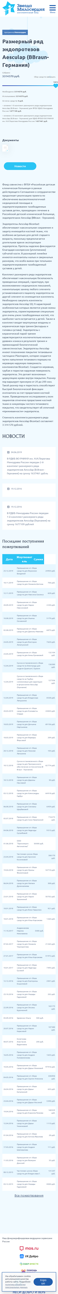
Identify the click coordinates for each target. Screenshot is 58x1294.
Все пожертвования (29, 1195)
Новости (20, 166)
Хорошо (43, 1282)
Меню (52, 12)
